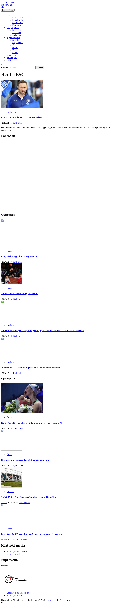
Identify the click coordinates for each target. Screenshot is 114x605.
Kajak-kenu (17, 42)
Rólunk (4, 566)
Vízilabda (16, 32)
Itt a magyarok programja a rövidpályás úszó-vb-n (25, 460)
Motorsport (11, 55)
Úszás (15, 47)
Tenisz (15, 45)
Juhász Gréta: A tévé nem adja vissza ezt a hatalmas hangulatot (30, 367)
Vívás (14, 50)
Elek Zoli (17, 123)
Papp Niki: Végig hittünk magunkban (19, 256)
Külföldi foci (17, 22)
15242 (4, 502)
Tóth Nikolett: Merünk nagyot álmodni (19, 293)
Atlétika (15, 40)
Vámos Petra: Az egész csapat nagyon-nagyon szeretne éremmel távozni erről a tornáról (42, 330)
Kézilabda (16, 30)
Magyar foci (17, 25)
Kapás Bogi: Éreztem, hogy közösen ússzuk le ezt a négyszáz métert (32, 423)
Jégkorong (16, 35)
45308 (4, 540)
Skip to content (7, 2)
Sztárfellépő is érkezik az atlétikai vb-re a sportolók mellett (28, 497)
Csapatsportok (13, 27)
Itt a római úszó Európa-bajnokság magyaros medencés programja (32, 534)
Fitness (15, 52)
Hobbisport (12, 57)
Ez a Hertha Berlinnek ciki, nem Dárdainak (21, 117)
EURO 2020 (17, 17)
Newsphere (52, 600)
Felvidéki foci (18, 20)
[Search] (2, 65)
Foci (9, 15)
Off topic (11, 60)
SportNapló (18, 428)
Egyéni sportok (13, 37)
